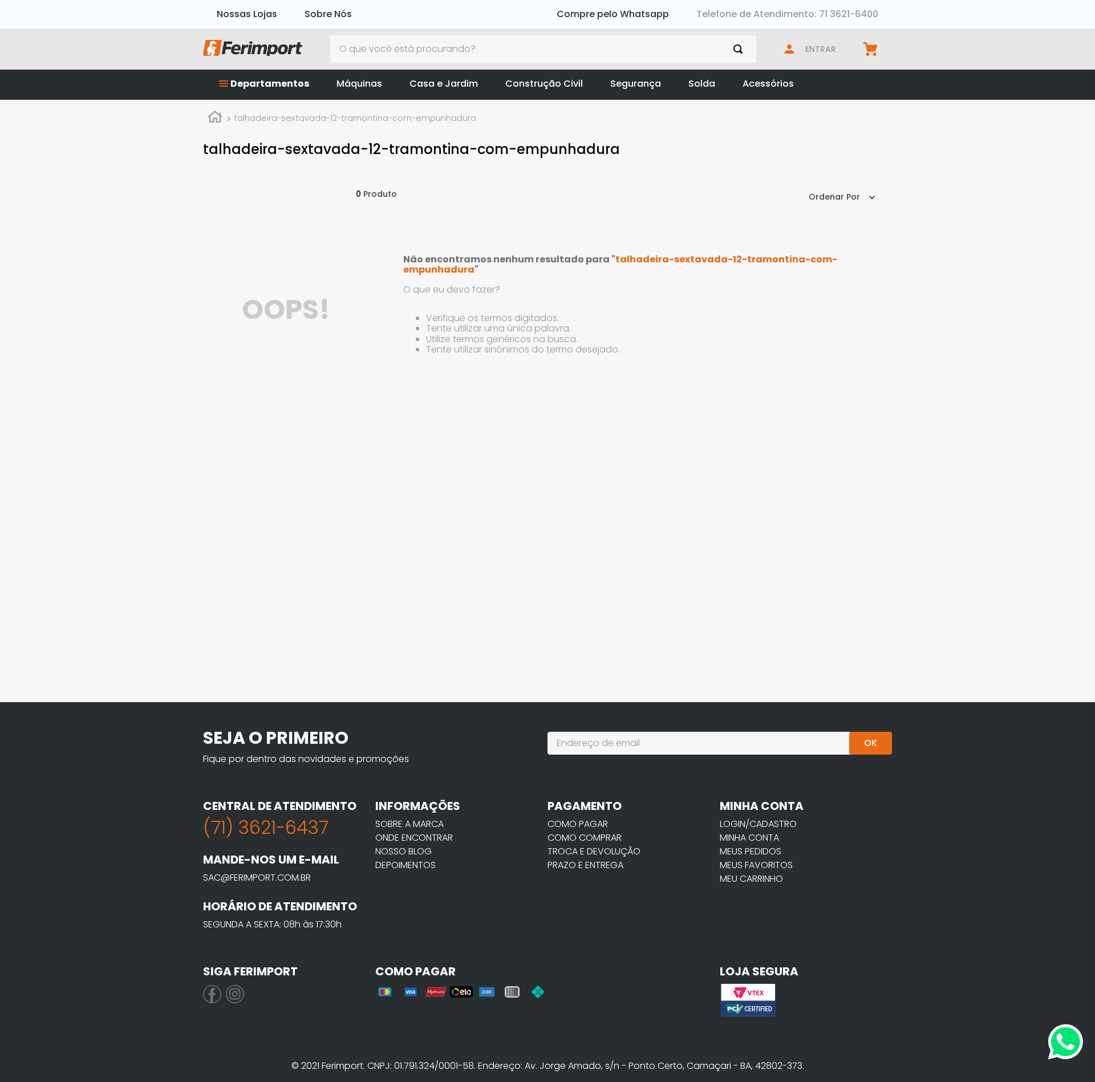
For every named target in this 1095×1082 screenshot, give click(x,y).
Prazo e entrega (585, 865)
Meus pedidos (750, 851)
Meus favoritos (756, 865)
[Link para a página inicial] (215, 118)
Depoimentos (405, 865)
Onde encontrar (414, 837)
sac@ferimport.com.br (257, 877)
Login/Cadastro (758, 823)
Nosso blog (403, 851)
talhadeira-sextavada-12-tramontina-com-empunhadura (355, 118)
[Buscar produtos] (740, 49)
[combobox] (543, 49)
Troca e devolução (594, 851)
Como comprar (585, 837)
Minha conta (749, 837)
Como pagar (578, 823)
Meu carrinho (751, 878)
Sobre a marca (409, 823)
